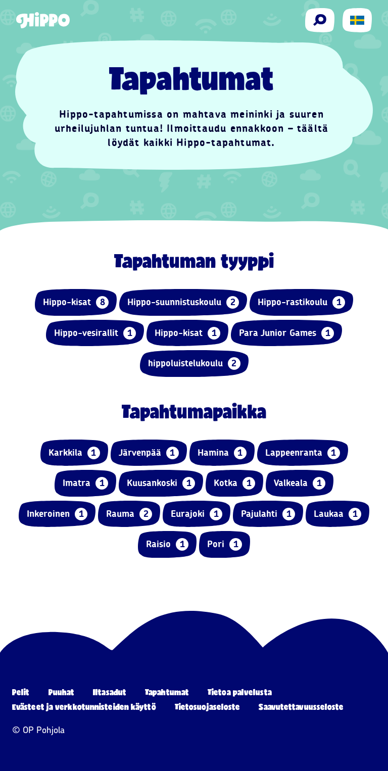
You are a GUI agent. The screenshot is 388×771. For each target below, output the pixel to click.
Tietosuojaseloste (207, 706)
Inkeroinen (55, 514)
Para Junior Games (284, 333)
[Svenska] (357, 20)
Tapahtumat (167, 692)
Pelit (21, 692)
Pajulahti (266, 514)
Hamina (220, 453)
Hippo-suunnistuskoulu (181, 302)
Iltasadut (109, 692)
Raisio (165, 544)
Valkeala (298, 483)
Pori (222, 544)
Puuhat (61, 692)
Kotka (233, 483)
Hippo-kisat (74, 302)
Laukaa (336, 514)
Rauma (127, 514)
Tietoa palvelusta (240, 692)
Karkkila (72, 453)
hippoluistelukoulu (192, 363)
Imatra (84, 483)
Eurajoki (195, 514)
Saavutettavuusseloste (301, 706)
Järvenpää (147, 453)
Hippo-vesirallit (93, 333)
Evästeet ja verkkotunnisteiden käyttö (84, 706)
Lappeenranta (300, 453)
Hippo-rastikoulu (300, 302)
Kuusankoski (159, 483)
